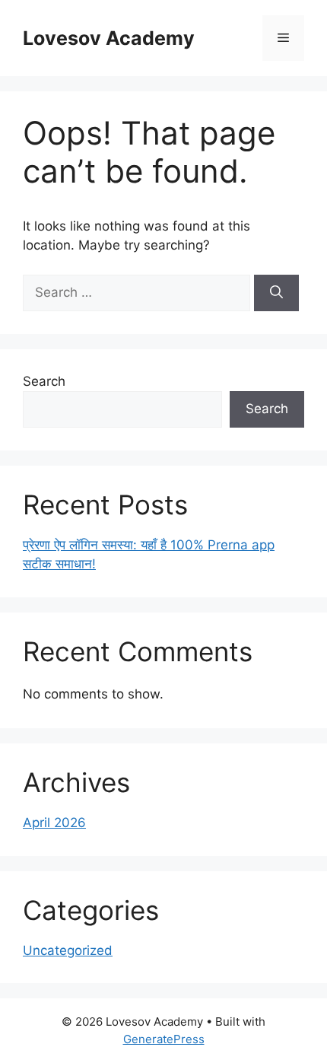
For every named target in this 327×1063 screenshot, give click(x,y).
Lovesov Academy (109, 38)
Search (44, 381)
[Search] (276, 293)
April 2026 (54, 822)
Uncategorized (68, 950)
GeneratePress (164, 1039)
